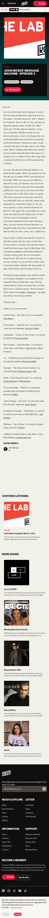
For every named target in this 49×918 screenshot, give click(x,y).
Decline (6, 914)
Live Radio (30, 805)
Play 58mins (14, 89)
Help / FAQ (6, 842)
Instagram (31, 292)
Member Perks (31, 850)
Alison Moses (30, 404)
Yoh (34, 371)
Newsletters (7, 846)
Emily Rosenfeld (29, 361)
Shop (28, 846)
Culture (5, 816)
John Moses (8, 318)
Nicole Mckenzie (10, 381)
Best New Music (26, 82)
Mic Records (25, 381)
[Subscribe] (44, 789)
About (4, 834)
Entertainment (8, 809)
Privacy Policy (16, 907)
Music (28, 809)
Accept (17, 914)
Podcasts (29, 813)
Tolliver (21, 427)
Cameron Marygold (23, 437)
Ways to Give (31, 842)
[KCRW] (6, 775)
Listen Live (12, 3)
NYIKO (14, 394)
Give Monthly (23, 877)
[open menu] (4, 3)
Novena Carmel (21, 338)
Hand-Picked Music (11, 82)
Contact (5, 850)
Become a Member (33, 834)
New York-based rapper (22, 371)
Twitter (22, 292)
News (4, 805)
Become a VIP (31, 838)
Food (4, 813)
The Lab (7, 530)
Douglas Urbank (31, 328)
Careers (5, 838)
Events (5, 820)
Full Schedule (31, 816)
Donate (42, 3)
